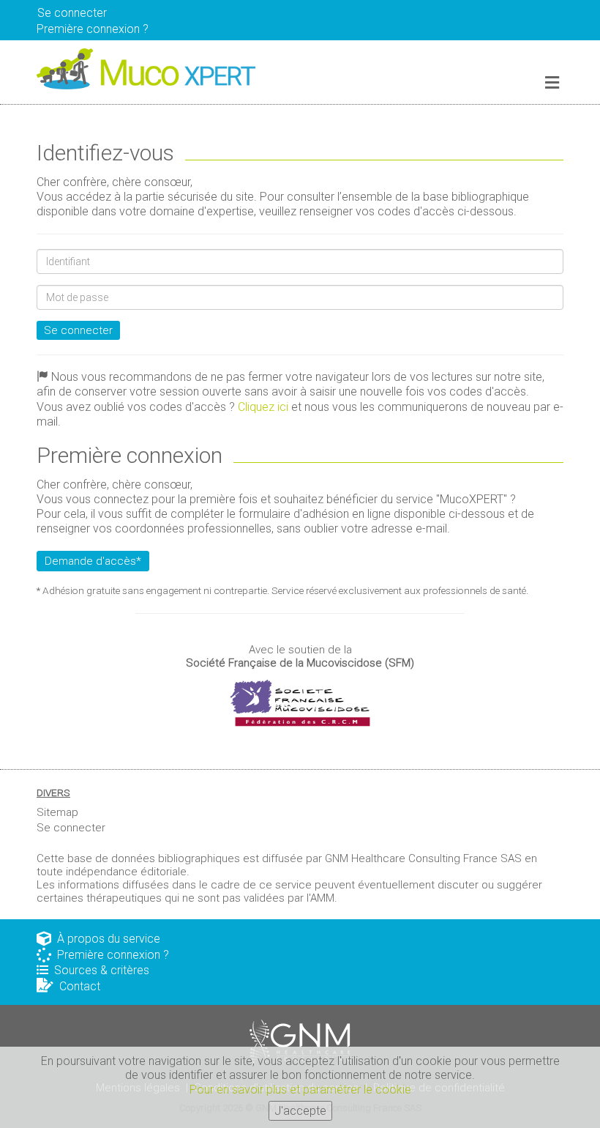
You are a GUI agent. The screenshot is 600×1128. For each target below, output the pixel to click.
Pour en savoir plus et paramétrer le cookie (300, 1090)
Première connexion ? (110, 955)
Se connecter (78, 330)
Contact (76, 986)
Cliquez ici (263, 407)
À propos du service (105, 939)
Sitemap (57, 812)
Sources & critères (98, 970)
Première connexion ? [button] (93, 29)
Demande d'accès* (93, 561)
